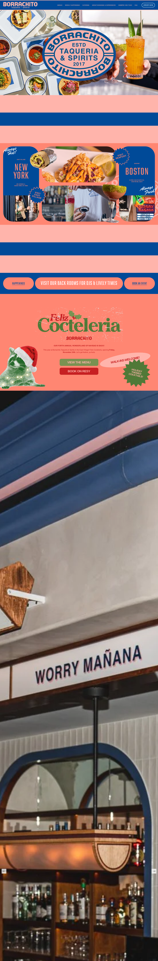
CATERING (85, 5)
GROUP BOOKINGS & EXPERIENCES (104, 5)
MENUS (60, 5)
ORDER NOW (148, 5)
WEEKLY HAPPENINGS (72, 5)
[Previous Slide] (4, 871)
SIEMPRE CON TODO (125, 5)
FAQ (136, 5)
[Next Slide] (154, 871)
